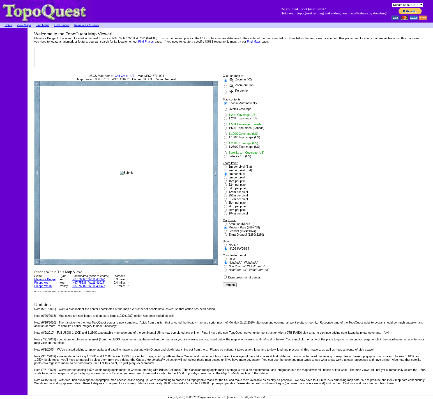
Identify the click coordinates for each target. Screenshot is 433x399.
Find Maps (42, 25)
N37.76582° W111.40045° (88, 286)
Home (8, 25)
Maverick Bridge (44, 279)
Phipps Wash (43, 286)
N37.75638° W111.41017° (88, 282)
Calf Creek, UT (124, 76)
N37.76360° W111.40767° (88, 279)
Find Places (61, 25)
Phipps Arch (42, 282)
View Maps (24, 25)
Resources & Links (86, 25)
